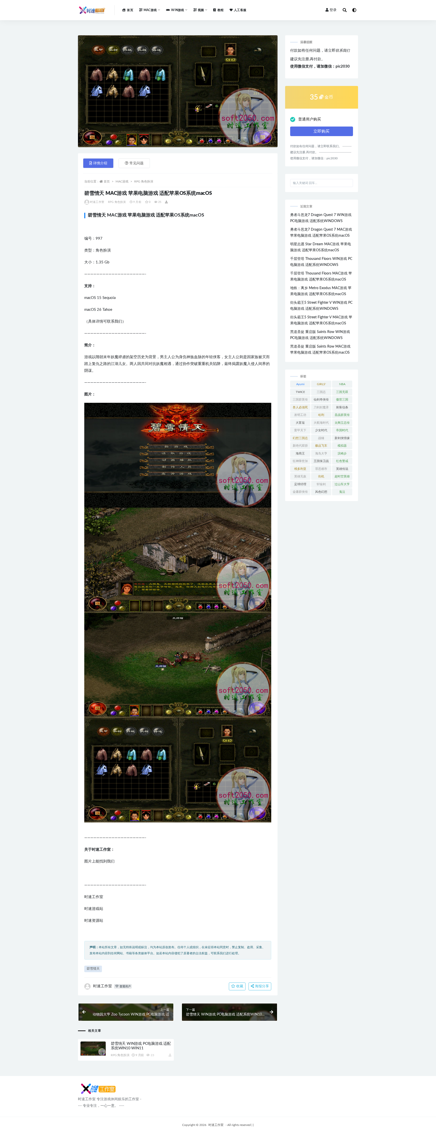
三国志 (321, 391)
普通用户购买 (309, 119)
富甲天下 (300, 430)
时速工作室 (97, 202)
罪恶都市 (321, 468)
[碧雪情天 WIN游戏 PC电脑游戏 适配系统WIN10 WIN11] (93, 1049)
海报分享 (261, 986)
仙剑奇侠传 (321, 399)
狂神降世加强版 (300, 462)
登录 (333, 10)
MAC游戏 (122, 181)
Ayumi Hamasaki (300, 385)
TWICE (300, 391)
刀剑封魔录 (321, 407)
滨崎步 (342, 453)
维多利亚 (300, 468)
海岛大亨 (321, 453)
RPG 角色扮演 (143, 181)
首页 (130, 10)
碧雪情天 (93, 968)
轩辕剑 (321, 484)
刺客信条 (342, 407)
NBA (342, 384)
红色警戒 (342, 461)
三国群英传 (300, 399)
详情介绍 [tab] (100, 163)
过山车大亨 (342, 484)
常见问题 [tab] (136, 163)
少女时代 (321, 430)
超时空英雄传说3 (342, 477)
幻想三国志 (300, 438)
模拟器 (342, 445)
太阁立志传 (342, 422)
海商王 (300, 453)
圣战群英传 (342, 414)
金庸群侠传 (300, 491)
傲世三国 (342, 399)
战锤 (321, 438)
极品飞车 (321, 445)
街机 (321, 476)
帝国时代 (342, 430)
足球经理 (300, 484)
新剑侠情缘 (342, 438)
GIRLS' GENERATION (321, 385)
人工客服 (240, 10)
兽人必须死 (300, 407)
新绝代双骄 (300, 445)
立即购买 (321, 131)
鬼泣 (342, 491)
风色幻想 (321, 491)
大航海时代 (321, 422)
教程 (220, 10)
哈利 (321, 414)
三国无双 (342, 391)
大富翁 (300, 422)
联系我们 (343, 50)
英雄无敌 (300, 476)
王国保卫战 (321, 461)
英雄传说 (342, 468)
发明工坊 (300, 414)
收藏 (239, 986)
